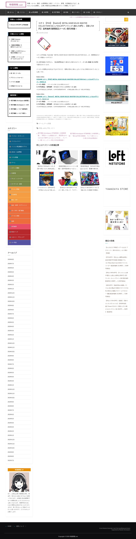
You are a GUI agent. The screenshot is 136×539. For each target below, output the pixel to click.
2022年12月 (11, 439)
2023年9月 (11, 402)
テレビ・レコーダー (17, 178)
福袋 (12, 221)
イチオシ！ (99, 12)
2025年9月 (11, 305)
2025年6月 (11, 318)
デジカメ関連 (15, 189)
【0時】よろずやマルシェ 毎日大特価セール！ (18, 52)
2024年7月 (11, 364)
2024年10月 (11, 351)
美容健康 (14, 226)
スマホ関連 (14, 157)
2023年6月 (11, 414)
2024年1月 (11, 385)
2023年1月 (11, 435)
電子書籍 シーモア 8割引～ (19, 113)
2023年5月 (11, 418)
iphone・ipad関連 (16, 152)
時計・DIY (14, 200)
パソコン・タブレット (17, 136)
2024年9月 (11, 356)
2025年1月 (11, 339)
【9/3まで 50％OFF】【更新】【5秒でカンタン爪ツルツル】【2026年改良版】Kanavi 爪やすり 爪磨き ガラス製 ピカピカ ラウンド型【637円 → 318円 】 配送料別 (116, 306)
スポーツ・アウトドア (17, 237)
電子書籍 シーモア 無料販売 (19, 109)
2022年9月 (11, 452)
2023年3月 (11, 427)
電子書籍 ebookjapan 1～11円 (20, 105)
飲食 (67, 12)
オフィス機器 (15, 168)
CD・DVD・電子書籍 (17, 210)
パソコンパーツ (16, 141)
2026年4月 (11, 276)
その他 (88, 12)
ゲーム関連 (47, 123)
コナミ (53, 128)
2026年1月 (11, 288)
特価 (40, 128)
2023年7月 (11, 410)
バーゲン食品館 (15, 82)
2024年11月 (11, 347)
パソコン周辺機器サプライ (19, 146)
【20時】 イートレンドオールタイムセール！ (17, 58)
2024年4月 (11, 376)
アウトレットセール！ (17, 77)
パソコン (22, 12)
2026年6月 (11, 268)
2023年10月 (11, 397)
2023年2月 (11, 431)
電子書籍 (57, 12)
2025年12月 (11, 293)
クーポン (77, 12)
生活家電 (14, 194)
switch (44, 128)
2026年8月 (11, 259)
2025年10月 (11, 301)
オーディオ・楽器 (16, 184)
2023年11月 (11, 393)
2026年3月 (11, 280)
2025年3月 (11, 330)
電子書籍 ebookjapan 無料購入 (20, 100)
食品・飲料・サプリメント (19, 205)
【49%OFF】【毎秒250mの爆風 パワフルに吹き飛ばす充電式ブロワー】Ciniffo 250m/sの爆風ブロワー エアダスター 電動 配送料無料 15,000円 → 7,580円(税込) (116, 290)
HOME (9, 526)
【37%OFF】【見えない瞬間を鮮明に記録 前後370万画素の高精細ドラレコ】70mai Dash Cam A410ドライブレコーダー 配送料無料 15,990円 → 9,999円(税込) (116, 262)
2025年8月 (11, 309)
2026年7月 (11, 263)
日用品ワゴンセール (16, 86)
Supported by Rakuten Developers (121, 529)
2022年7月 (11, 460)
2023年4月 (11, 423)
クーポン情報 (15, 216)
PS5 (48, 128)
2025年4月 (11, 326)
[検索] (126, 19)
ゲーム (41, 123)
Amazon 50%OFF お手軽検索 (19, 25)
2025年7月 (11, 314)
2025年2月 (11, 335)
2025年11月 (11, 297)
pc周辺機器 (34, 12)
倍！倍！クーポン (16, 73)
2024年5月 (11, 372)
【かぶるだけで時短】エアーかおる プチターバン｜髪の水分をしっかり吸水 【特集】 (116, 250)
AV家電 (46, 12)
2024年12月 (11, 343)
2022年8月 (11, 456)
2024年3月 (11, 381)
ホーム (12, 12)
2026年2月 (11, 284)
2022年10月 (11, 448)
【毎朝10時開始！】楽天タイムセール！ (16, 46)
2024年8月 (11, 360)
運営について (20, 526)
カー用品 (14, 242)
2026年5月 (11, 272)
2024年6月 (11, 368)
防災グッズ (14, 232)
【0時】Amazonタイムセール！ (15, 40)
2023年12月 (11, 389)
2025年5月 (11, 322)
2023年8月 (11, 406)
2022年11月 (11, 444)
